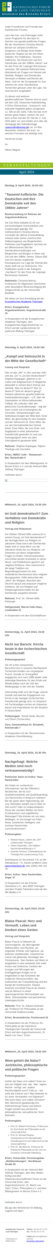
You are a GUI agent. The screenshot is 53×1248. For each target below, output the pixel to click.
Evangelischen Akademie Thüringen (24, 301)
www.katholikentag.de (17, 127)
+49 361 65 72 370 (40, 1229)
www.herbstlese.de (15, 866)
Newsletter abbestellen (35, 1241)
